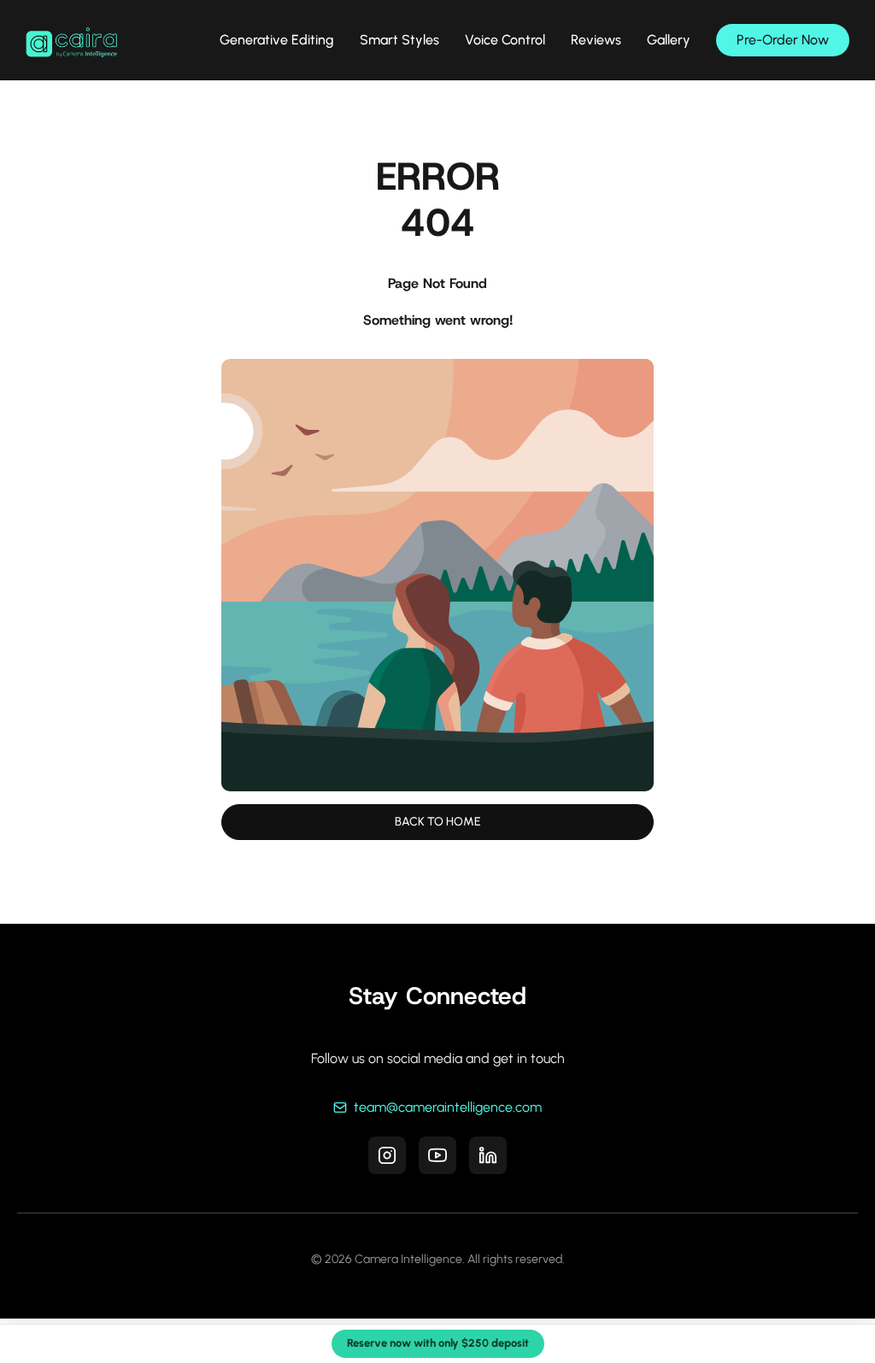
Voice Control (505, 40)
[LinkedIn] (488, 1155)
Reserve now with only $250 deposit (438, 1343)
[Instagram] (387, 1155)
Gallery (668, 40)
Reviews (596, 40)
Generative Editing (277, 40)
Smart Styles (399, 40)
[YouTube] (437, 1155)
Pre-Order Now (783, 40)
